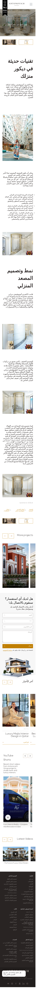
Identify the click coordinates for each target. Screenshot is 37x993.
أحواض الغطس (29, 958)
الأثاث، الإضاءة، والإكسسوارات (13, 952)
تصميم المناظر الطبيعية (27, 942)
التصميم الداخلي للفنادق (10, 961)
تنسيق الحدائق (29, 939)
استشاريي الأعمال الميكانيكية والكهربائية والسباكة (27, 923)
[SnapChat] (20, 984)
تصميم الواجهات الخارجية (10, 884)
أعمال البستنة (29, 945)
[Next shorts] (30, 756)
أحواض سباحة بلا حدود (27, 955)
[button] (5, 535)
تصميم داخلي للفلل (12, 879)
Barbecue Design (28, 927)
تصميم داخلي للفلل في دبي (10, 942)
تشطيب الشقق (29, 914)
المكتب (15, 919)
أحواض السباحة (29, 947)
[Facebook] (16, 984)
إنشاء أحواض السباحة (27, 953)
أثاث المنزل (14, 912)
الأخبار (31, 884)
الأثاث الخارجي (13, 914)
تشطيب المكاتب (28, 917)
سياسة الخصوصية (7, 650)
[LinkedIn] (23, 984)
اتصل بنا (31, 889)
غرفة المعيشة (13, 927)
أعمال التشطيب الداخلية (27, 909)
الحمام (15, 924)
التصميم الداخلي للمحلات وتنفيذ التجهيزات (10, 890)
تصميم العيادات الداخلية (11, 900)
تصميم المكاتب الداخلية (11, 898)
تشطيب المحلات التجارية (26, 919)
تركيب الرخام (29, 933)
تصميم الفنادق (13, 886)
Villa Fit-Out (29, 912)
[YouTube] (8, 984)
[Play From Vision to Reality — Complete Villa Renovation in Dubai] (16, 799)
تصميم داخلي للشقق (11, 881)
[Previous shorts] (25, 756)
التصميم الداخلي (13, 876)
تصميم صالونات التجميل (10, 895)
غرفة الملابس (13, 917)
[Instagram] (12, 984)
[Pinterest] (27, 984)
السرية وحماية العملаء (27, 894)
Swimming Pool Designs (26, 950)
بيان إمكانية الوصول (28, 903)
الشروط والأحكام (28, 896)
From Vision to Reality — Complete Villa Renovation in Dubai (15, 826)
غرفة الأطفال (13, 922)
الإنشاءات (30, 881)
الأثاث (15, 909)
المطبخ (15, 929)
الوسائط (31, 886)
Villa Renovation (12, 893)
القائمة (31, 876)
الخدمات (14, 939)
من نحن (31, 879)
